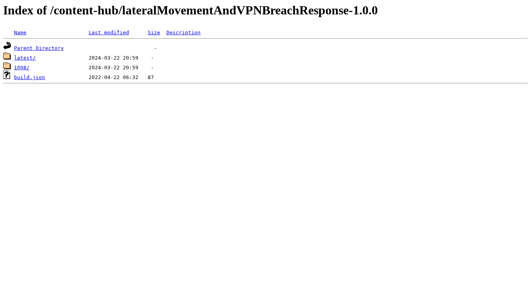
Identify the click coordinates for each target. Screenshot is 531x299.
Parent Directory (39, 48)
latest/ (25, 58)
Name (20, 32)
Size (154, 32)
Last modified (109, 32)
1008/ (22, 67)
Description (183, 32)
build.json (29, 77)
